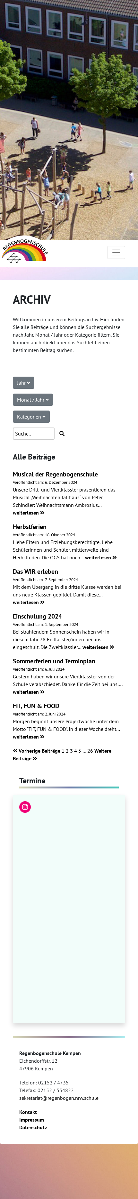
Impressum (31, 1119)
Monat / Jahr (31, 399)
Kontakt (28, 1112)
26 (90, 750)
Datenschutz (33, 1127)
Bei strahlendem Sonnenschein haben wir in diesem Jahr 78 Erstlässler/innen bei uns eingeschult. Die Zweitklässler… (61, 639)
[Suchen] (61, 433)
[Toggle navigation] (116, 252)
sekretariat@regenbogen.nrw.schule (59, 1098)
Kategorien (29, 416)
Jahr (22, 383)
